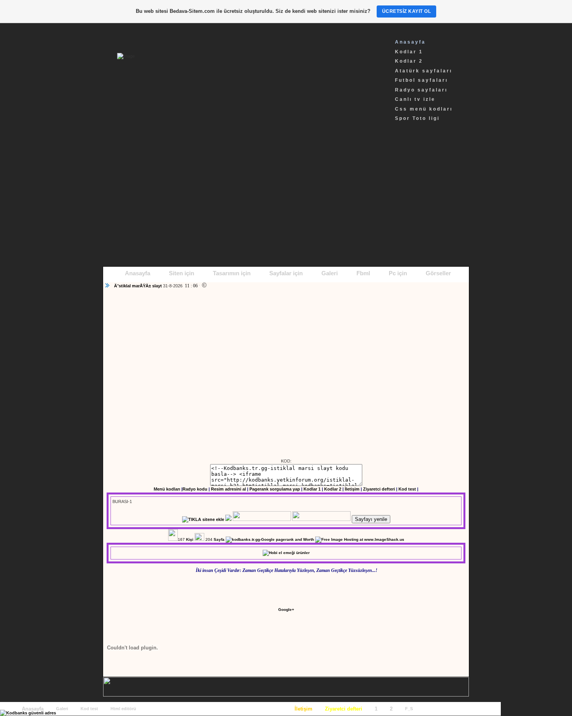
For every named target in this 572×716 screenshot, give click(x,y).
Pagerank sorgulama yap (274, 489)
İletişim (352, 489)
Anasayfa (410, 42)
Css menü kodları (424, 109)
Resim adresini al (228, 489)
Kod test (407, 489)
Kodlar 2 (409, 61)
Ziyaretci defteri (379, 489)
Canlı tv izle (415, 99)
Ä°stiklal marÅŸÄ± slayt (138, 285)
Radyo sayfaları (421, 90)
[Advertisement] (286, 200)
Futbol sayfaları (421, 80)
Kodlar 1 (409, 52)
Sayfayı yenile (371, 519)
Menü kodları (167, 489)
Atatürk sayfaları (423, 71)
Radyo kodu (194, 489)
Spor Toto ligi (417, 118)
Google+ (286, 609)
